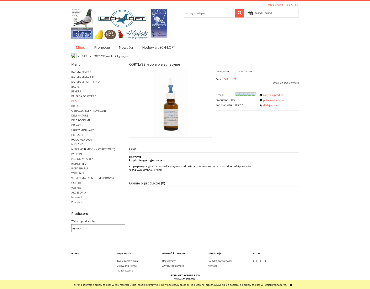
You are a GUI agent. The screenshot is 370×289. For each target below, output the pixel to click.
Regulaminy (169, 261)
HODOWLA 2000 (81, 139)
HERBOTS (77, 135)
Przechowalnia (125, 270)
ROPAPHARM (79, 168)
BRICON (76, 106)
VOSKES (76, 187)
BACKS (75, 86)
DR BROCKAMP (81, 120)
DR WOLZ (77, 125)
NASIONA (77, 144)
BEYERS (76, 91)
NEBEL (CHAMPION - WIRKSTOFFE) (93, 149)
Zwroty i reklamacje (173, 265)
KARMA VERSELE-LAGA (85, 82)
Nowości (76, 197)
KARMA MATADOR (83, 77)
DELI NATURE (79, 115)
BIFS (74, 101)
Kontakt (212, 265)
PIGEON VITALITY (82, 159)
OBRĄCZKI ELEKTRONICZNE (89, 110)
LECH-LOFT (259, 261)
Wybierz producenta (83, 221)
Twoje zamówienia (127, 261)
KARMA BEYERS (81, 72)
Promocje (77, 202)
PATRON (76, 154)
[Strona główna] (119, 23)
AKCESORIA (78, 192)
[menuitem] (80, 47)
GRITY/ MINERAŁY (82, 130)
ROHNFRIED (79, 163)
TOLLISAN (77, 173)
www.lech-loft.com (185, 279)
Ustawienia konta (127, 265)
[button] (271, 95)
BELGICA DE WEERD (83, 96)
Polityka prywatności (220, 261)
